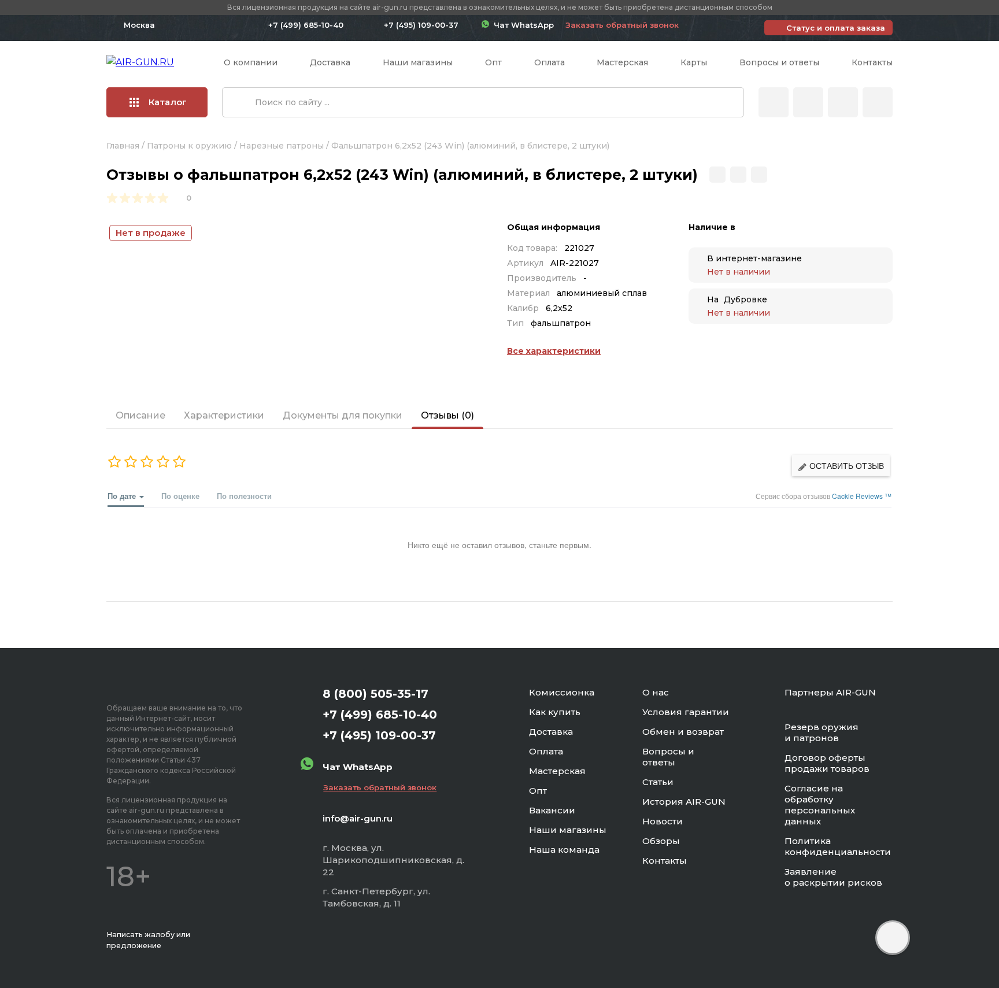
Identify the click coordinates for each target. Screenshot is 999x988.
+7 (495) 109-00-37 (421, 24)
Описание (140, 415)
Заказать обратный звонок (622, 24)
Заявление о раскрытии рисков (833, 877)
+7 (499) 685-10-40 (305, 24)
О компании (251, 62)
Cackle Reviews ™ (861, 496)
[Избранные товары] (843, 102)
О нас (655, 692)
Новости (662, 821)
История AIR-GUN (684, 801)
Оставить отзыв (845, 465)
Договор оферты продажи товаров (827, 763)
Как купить (554, 711)
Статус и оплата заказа (835, 27)
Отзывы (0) (447, 415)
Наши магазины (418, 62)
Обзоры (661, 840)
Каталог (168, 102)
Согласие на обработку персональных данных (820, 805)
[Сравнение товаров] (808, 102)
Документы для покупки (342, 415)
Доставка (330, 62)
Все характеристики (554, 351)
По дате (123, 495)
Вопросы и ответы (779, 62)
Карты (693, 62)
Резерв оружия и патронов (822, 732)
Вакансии (552, 810)
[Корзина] (878, 102)
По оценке (180, 495)
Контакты (872, 62)
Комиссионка (561, 692)
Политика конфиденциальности (838, 846)
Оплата (549, 62)
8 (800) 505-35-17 (375, 694)
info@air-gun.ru (358, 818)
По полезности (244, 495)
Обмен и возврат (683, 731)
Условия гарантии (685, 711)
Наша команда (564, 849)
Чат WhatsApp (521, 24)
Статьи (658, 781)
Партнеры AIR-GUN (830, 692)
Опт (493, 62)
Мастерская (622, 62)
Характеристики (224, 415)
